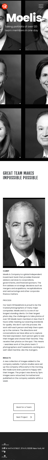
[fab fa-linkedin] (4, 456)
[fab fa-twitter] (4, 452)
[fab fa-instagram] (4, 444)
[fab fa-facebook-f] (4, 448)
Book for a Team (24, 407)
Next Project (22, 417)
